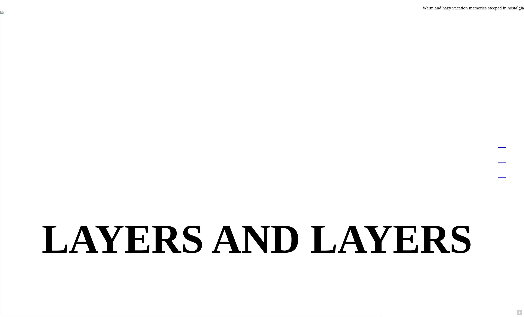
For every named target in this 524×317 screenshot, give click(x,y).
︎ (296, 2)
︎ (502, 143)
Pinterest (233, 2)
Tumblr (273, 2)
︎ (502, 173)
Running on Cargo (519, 295)
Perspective (513, 2)
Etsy (287, 2)
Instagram (254, 2)
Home (5, 2)
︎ (502, 158)
